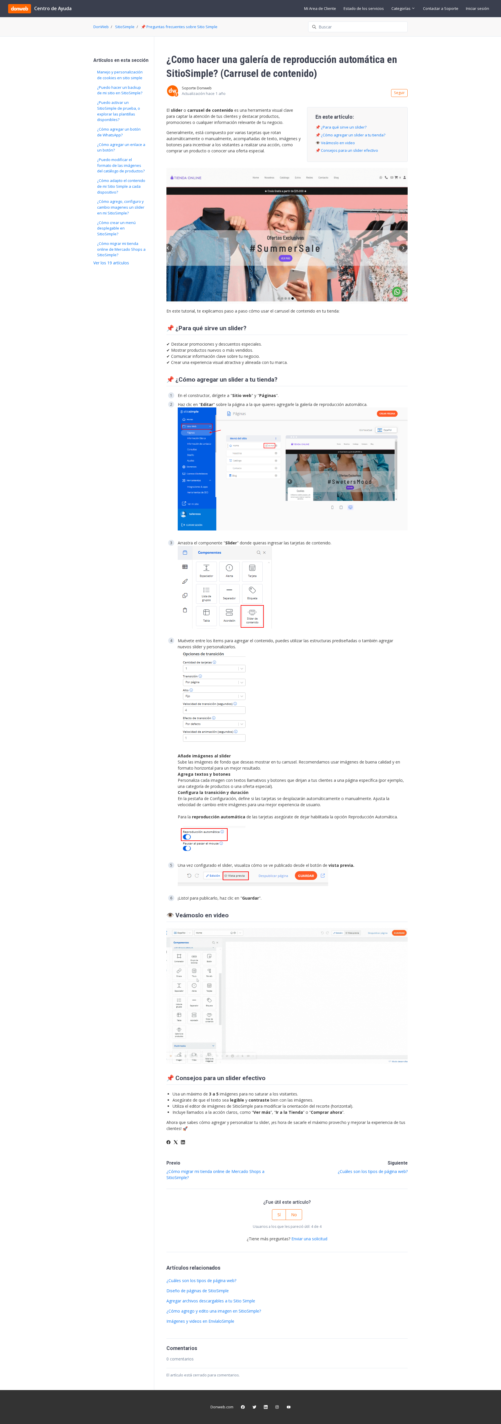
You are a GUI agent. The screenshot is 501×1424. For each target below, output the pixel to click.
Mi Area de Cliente (320, 8)
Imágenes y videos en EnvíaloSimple (200, 1321)
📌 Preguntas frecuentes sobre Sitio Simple (179, 26)
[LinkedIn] (183, 1142)
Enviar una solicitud (309, 1238)
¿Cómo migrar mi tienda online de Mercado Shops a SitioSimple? (121, 249)
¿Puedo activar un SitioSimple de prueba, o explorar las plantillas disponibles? (118, 111)
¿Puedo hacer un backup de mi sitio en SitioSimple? (119, 90)
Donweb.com (221, 1406)
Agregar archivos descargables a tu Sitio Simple (210, 1301)
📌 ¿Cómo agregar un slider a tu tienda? (350, 135)
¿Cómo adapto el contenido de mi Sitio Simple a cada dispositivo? (121, 186)
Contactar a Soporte (440, 8)
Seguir (399, 92)
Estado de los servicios (364, 8)
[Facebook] (168, 1142)
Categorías (401, 8)
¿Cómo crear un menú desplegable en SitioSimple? (116, 228)
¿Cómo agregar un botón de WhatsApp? (119, 132)
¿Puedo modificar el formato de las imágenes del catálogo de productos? (121, 165)
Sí (279, 1214)
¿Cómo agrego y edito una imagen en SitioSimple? (213, 1311)
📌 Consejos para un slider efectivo (346, 150)
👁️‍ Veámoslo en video (335, 142)
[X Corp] (176, 1142)
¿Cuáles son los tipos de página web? (373, 1171)
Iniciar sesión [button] (477, 8)
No (294, 1214)
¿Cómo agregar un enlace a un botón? (121, 147)
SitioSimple (125, 26)
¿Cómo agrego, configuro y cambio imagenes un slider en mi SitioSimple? (120, 207)
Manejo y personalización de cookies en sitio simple (120, 74)
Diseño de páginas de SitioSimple (197, 1290)
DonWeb (101, 26)
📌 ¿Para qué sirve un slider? (340, 127)
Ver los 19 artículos (111, 263)
